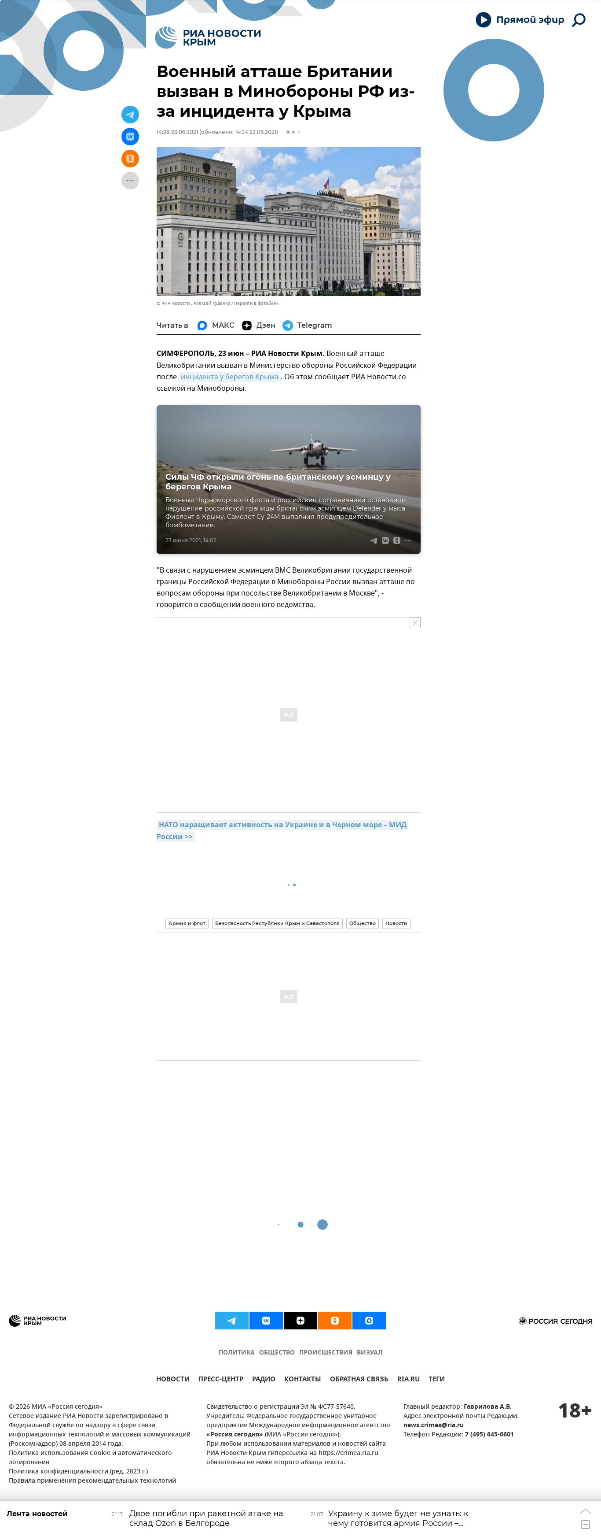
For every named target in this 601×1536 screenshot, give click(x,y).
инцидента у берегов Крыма (230, 377)
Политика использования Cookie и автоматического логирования (90, 1458)
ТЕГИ (437, 1380)
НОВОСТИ (173, 1380)
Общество (362, 923)
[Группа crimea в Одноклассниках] (335, 1320)
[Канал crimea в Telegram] (232, 1320)
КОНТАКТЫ (302, 1380)
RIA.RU (408, 1380)
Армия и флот (187, 923)
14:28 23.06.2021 (177, 132)
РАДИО (263, 1380)
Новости (396, 923)
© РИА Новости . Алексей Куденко (193, 303)
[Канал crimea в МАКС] (369, 1320)
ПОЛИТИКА (237, 1353)
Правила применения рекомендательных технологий (92, 1481)
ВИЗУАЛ (369, 1353)
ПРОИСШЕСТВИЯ (325, 1353)
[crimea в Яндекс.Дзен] (300, 1320)
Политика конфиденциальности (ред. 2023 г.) (78, 1472)
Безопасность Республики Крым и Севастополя (277, 923)
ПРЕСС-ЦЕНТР (220, 1380)
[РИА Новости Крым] (208, 37)
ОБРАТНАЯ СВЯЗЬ (359, 1380)
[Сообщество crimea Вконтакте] (266, 1320)
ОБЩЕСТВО (277, 1353)
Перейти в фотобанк (256, 303)
